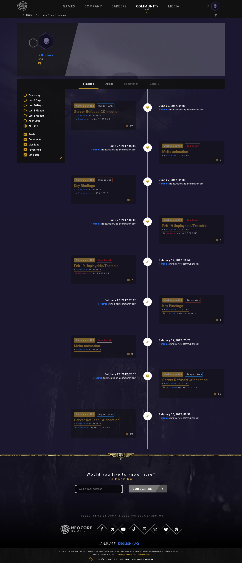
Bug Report (193, 146)
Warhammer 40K (85, 106)
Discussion (105, 180)
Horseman (164, 109)
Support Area (106, 106)
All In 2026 (34, 120)
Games (69, 6)
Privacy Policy (129, 515)
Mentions (34, 144)
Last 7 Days (35, 100)
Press (84, 515)
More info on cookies (133, 554)
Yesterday (34, 95)
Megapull (172, 233)
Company (93, 6)
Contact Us (153, 515)
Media (173, 6)
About (109, 83)
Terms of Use (102, 515)
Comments (35, 139)
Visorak (82, 193)
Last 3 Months (36, 110)
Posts (32, 134)
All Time (33, 126)
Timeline (88, 83)
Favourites (35, 149)
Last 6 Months (36, 115)
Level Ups (34, 154)
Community (147, 6)
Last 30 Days (36, 105)
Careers (118, 6)
